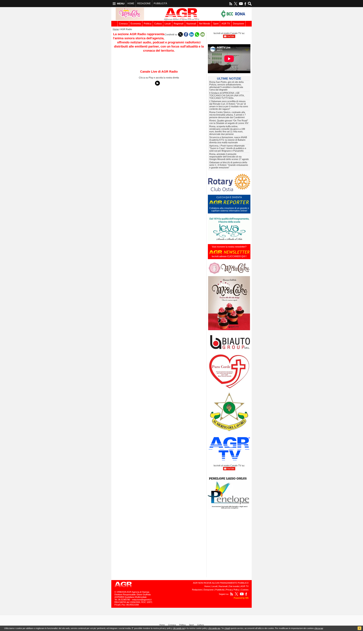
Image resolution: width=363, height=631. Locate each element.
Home (116, 29)
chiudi (227, 628)
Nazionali (191, 23)
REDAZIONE (144, 3)
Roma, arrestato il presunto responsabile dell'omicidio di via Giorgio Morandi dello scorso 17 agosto (229, 156)
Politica (147, 23)
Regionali (178, 23)
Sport (216, 23)
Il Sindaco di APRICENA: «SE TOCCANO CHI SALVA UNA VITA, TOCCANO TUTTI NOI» (226, 95)
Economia (136, 23)
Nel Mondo (204, 23)
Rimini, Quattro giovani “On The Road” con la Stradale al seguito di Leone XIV (228, 121)
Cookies (245, 590)
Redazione (197, 590)
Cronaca (123, 23)
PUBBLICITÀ (160, 3)
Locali (168, 23)
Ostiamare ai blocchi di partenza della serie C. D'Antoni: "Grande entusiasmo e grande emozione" (228, 165)
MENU (120, 3)
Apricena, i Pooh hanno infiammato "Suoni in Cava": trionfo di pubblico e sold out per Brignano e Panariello (227, 148)
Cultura (158, 23)
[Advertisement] (159, 95)
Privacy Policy (232, 590)
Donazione (238, 23)
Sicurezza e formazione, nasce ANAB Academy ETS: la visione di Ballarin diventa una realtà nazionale (228, 140)
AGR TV (225, 23)
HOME (130, 3)
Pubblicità (219, 590)
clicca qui (318, 628)
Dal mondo (234, 586)
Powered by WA (241, 598)
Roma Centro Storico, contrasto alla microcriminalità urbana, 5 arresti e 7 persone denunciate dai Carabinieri (227, 115)
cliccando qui (179, 628)
